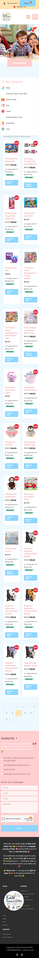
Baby (8, 88)
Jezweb (31, 950)
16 (12, 713)
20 (7, 719)
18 (25, 713)
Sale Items (10, 123)
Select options (29, 185)
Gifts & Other (11, 99)
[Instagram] (22, 955)
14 (34, 707)
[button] (28, 17)
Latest (8, 111)
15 (6, 713)
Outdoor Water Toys (14, 117)
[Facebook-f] (17, 955)
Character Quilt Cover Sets (16, 94)
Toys (8, 129)
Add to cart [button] (10, 183)
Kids (7, 105)
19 (31, 713)
